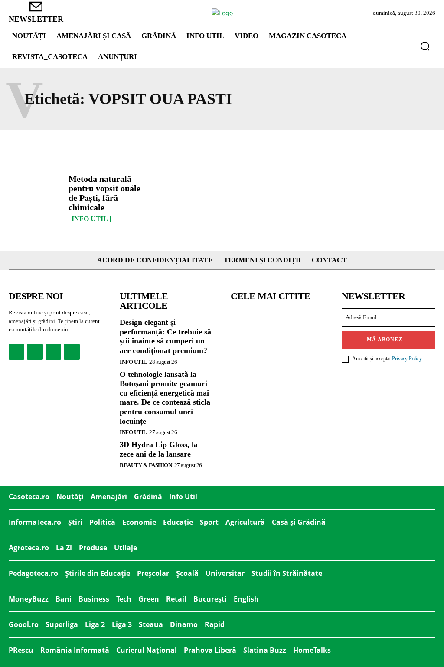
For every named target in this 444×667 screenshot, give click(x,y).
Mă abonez (384, 340)
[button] (425, 46)
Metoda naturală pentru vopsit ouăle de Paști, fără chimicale (104, 193)
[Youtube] (71, 352)
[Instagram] (34, 352)
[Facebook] (16, 352)
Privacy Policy (406, 359)
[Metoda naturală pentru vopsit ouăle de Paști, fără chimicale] (35, 195)
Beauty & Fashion (146, 465)
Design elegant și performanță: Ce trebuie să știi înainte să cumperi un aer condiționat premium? (165, 336)
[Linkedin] (53, 352)
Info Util (90, 219)
